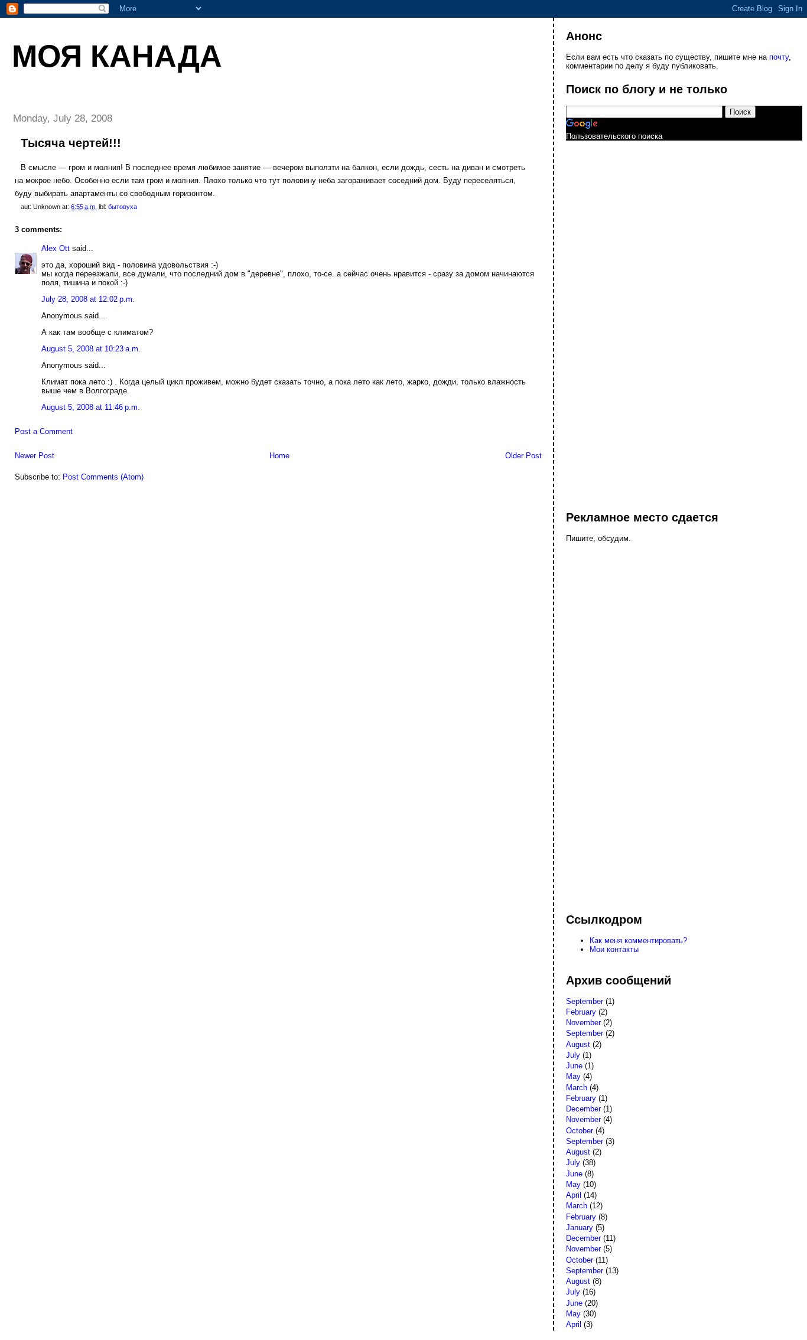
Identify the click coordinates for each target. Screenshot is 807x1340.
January (579, 1227)
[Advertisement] (613, 320)
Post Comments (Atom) (103, 476)
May (573, 1076)
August (578, 1044)
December (583, 1108)
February (581, 1012)
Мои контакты (614, 949)
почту (779, 57)
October (579, 1130)
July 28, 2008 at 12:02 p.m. (88, 299)
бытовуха (122, 206)
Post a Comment (44, 431)
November (583, 1022)
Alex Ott (55, 248)
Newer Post (34, 455)
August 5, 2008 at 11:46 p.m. (90, 407)
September (584, 1001)
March (576, 1087)
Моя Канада (117, 56)
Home (279, 455)
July (573, 1055)
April (573, 1195)
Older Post (523, 455)
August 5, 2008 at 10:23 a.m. (91, 348)
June (574, 1065)
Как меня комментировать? (638, 940)
